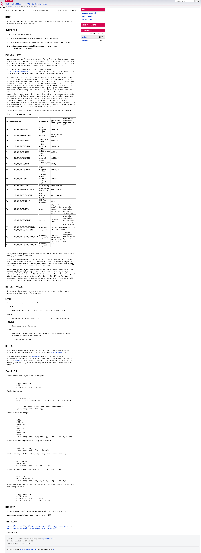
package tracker (87, 16)
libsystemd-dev (16, 6)
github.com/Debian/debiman (28, 549)
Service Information (39, 4)
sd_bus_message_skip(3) (61, 526)
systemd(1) (11, 526)
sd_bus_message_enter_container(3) (43, 528)
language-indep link (88, 13)
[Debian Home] (2, 4)
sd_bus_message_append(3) (17, 71)
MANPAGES (9, 0)
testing (9, 6)
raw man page (86, 19)
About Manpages (18, 4)
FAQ (28, 4)
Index (8, 4)
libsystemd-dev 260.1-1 (48, 538)
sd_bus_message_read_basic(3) (39, 526)
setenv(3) (19, 360)
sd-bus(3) (21, 526)
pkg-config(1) (56, 352)
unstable (84, 40)
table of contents (89, 25)
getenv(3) (36, 356)
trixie (83, 34)
